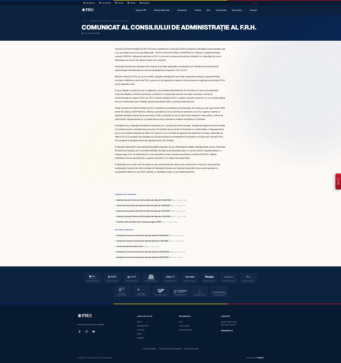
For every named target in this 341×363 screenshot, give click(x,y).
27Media (260, 358)
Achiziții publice (185, 330)
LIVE (255, 3)
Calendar (90, 3)
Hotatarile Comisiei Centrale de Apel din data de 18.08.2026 (143, 235)
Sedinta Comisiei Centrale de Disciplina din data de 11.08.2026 (144, 216)
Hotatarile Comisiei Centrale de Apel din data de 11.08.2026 (142, 241)
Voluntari (106, 3)
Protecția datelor (149, 348)
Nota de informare (191, 348)
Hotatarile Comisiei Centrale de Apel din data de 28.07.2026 (143, 257)
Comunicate (221, 10)
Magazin (145, 3)
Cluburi (198, 10)
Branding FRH (142, 326)
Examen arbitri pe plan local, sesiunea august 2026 (139, 222)
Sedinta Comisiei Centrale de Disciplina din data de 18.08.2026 (144, 200)
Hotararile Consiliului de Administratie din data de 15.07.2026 (143, 211)
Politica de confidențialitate (170, 348)
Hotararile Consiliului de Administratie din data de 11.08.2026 (143, 205)
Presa (139, 322)
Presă (133, 3)
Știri (209, 10)
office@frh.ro (227, 330)
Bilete (120, 3)
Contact (253, 10)
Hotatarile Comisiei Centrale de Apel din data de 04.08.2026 (143, 252)
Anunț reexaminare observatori (130, 246)
